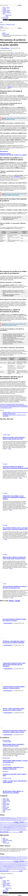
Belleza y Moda (6, 7)
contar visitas (19, 822)
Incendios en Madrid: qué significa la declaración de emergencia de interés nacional (15, 467)
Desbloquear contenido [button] (5, 153)
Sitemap (4, 841)
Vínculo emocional (16, 871)
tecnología (4, 832)
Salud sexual (13, 869)
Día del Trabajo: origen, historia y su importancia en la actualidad (13, 791)
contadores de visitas (10, 822)
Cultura (4, 8)
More (10, 448)
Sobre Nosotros (6, 842)
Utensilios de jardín (7, 407)
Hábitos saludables (7, 827)
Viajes (6, 16)
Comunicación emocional (8, 820)
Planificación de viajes (22, 827)
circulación (16, 176)
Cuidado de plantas (14, 404)
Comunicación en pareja (17, 820)
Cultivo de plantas (6, 405)
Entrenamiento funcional (12, 826)
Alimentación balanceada (5, 817)
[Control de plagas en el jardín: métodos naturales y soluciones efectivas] (15, 677)
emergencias (5, 826)
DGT (17, 823)
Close (1, 878)
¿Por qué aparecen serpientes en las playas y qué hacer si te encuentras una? (15, 587)
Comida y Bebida (6, 10)
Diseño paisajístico (7, 825)
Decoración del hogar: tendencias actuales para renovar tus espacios (14, 619)
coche (22, 858)
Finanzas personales (21, 826)
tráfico (10, 871)
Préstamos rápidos (16, 828)
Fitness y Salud (6, 11)
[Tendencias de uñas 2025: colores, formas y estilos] (15, 771)
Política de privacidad (7, 840)
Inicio (4, 838)
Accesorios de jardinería (5, 404)
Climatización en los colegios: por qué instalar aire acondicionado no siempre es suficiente (14, 497)
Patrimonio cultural (15, 827)
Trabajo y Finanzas (7, 12)
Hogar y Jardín (6, 19)
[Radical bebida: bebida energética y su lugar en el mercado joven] (15, 758)
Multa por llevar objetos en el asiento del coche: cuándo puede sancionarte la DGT (14, 557)
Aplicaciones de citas (21, 817)
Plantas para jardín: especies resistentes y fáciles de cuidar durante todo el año (14, 438)
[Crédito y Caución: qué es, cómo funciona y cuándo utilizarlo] (15, 778)
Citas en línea (18, 819)
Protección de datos (3, 828)
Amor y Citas (5, 17)
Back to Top (2, 877)
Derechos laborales (12, 823)
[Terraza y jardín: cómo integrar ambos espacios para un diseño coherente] (15, 699)
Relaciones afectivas (22, 828)
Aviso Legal (5, 839)
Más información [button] (4, 151)
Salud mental (7, 830)
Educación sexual (21, 825)
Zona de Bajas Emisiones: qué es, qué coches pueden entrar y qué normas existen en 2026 (15, 528)
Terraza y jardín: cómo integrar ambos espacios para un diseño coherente (13, 709)
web (21, 832)
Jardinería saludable (8, 406)
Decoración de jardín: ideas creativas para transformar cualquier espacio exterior (14, 731)
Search (19, 5)
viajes (12, 871)
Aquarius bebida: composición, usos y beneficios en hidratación (13, 768)
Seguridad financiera (18, 869)
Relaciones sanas (2, 869)
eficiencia (10, 87)
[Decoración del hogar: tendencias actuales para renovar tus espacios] (15, 610)
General (5, 464)
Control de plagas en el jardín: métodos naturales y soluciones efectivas (14, 687)
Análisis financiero (14, 817)
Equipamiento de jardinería (16, 405)
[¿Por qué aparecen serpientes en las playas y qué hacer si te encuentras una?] (15, 576)
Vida (4, 13)
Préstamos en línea (9, 828)
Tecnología (5, 18)
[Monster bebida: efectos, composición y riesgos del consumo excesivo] (15, 740)
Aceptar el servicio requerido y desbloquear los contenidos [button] (13, 154)
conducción (24, 820)
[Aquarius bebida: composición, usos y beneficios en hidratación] (15, 764)
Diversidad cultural (13, 825)
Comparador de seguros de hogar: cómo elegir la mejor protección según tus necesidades (14, 664)
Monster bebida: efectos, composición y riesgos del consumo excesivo (13, 745)
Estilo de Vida (8, 15)
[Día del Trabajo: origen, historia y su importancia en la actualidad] (15, 786)
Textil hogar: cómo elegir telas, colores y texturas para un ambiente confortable (14, 641)
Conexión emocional (3, 822)
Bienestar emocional (11, 819)
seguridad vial (24, 830)
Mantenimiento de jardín (18, 406)
